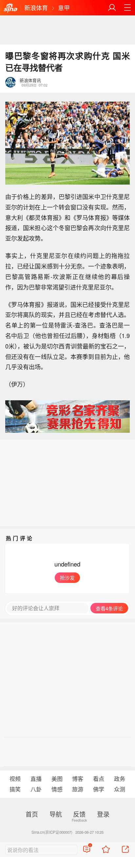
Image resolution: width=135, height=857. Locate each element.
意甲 (64, 7)
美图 (57, 779)
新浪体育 (36, 7)
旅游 (77, 789)
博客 (77, 779)
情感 (57, 789)
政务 (119, 779)
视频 (15, 779)
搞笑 (15, 789)
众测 (119, 789)
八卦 (36, 789)
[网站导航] (127, 8)
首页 (32, 813)
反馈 (79, 813)
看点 (98, 779)
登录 (103, 813)
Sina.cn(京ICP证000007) (51, 832)
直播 (36, 779)
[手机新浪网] (10, 8)
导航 (55, 813)
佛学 (98, 789)
